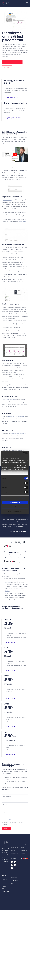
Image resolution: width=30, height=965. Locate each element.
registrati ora (12, 97)
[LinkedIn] (12, 862)
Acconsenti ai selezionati (15, 506)
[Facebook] (12, 865)
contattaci (11, 755)
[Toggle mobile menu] (27, 2)
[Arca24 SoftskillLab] (15, 154)
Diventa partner (14, 853)
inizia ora (10, 642)
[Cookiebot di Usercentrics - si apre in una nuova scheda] (22, 453)
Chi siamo (13, 844)
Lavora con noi (14, 847)
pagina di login (22, 221)
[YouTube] (15, 862)
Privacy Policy (24, 844)
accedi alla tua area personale (13, 118)
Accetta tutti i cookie (15, 502)
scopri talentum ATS (19, 531)
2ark (12, 883)
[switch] (26, 483)
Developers (14, 877)
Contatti (13, 850)
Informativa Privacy (14, 820)
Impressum (23, 853)
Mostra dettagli (21, 498)
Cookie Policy (24, 847)
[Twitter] (15, 865)
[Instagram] (12, 868)
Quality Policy (24, 850)
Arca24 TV (4, 879)
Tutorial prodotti (14, 880)
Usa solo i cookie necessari (15, 511)
